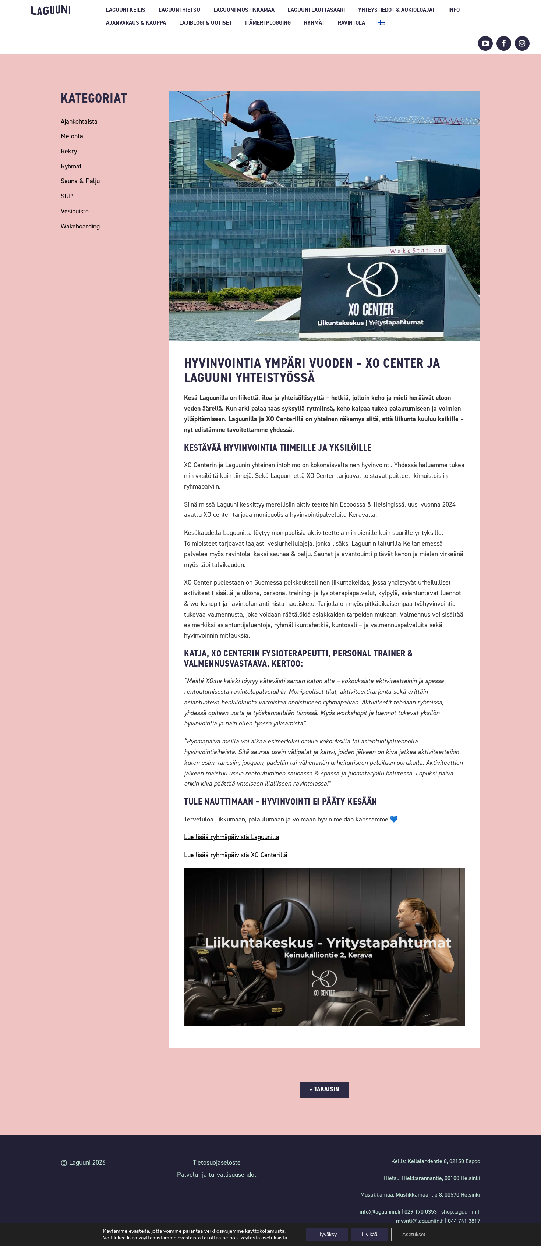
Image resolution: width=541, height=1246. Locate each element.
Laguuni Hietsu (179, 10)
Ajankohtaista (79, 121)
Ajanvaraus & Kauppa (136, 22)
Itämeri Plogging (268, 22)
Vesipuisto (75, 211)
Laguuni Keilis (125, 10)
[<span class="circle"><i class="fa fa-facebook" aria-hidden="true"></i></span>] (503, 43)
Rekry (69, 151)
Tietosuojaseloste (217, 1162)
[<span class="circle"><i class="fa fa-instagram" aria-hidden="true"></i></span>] (522, 43)
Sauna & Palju (80, 181)
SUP (67, 196)
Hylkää (369, 1234)
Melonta (72, 136)
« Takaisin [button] (324, 1089)
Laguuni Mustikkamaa (244, 10)
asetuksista (274, 1238)
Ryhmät (314, 22)
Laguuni (50, 10)
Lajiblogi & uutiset (205, 22)
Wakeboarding (80, 226)
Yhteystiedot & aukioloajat (396, 10)
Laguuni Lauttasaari (316, 10)
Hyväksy (327, 1234)
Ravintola (351, 22)
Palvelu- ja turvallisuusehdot (217, 1174)
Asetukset (413, 1234)
